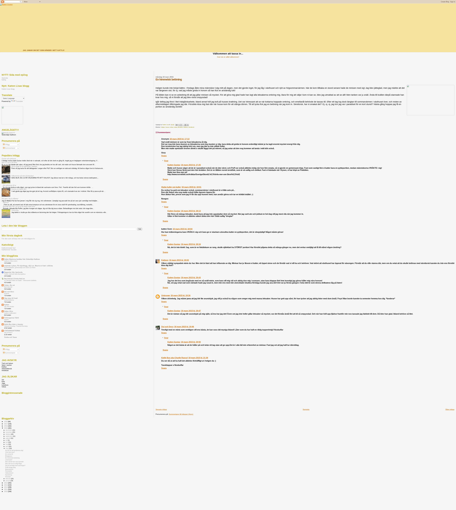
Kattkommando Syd (8, 248)
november (9, 432)
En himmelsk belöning (12, 458)
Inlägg (7, 144)
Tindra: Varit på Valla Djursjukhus (15, 274)
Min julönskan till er (9, 185)
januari (8, 481)
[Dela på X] (183, 125)
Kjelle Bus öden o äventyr (13, 324)
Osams (6, 319)
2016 (6, 426)
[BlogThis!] (181, 125)
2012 (6, 487)
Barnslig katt (8, 287)
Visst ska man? (10, 452)
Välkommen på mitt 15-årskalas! (22, 176)
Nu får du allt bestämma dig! (14, 450)
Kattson (164, 260)
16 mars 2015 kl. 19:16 (180, 295)
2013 (6, 485)
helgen (163, 127)
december (9, 430)
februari (8, 479)
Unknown (165, 295)
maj (7, 444)
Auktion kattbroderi (10, 313)
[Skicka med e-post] (179, 125)
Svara (163, 156)
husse (167, 127)
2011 (6, 489)
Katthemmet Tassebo (9, 250)
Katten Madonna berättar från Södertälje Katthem (22, 259)
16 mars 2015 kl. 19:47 (191, 311)
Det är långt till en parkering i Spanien (24, 166)
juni (7, 442)
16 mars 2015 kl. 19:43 (191, 278)
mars (7, 448)
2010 (6, 491)
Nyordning (8, 475)
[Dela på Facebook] (185, 125)
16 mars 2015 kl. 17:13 (179, 139)
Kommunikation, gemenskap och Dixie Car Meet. (20, 267)
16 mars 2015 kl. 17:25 (191, 165)
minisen (185, 127)
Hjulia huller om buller (171, 187)
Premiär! (8, 477)
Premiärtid (8, 471)
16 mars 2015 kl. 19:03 (179, 260)
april (7, 446)
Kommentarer (10, 148)
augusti (8, 438)
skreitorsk (191, 127)
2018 (6, 421)
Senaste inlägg (161, 409)
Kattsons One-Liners (10, 261)
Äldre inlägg (449, 409)
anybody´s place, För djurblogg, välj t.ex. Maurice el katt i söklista (28, 266)
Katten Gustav (173, 165)
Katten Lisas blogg (8, 89)
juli (7, 440)
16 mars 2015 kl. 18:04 (182, 229)
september (9, 436)
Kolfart (6, 305)
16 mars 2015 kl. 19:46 (184, 327)
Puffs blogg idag (10, 467)
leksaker (180, 127)
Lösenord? (8, 460)
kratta (175, 127)
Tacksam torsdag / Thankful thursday (16, 326)
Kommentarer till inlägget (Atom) (181, 414)
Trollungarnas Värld (11, 318)
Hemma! (6, 202)
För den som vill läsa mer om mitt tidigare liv (18, 239)
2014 (6, 483)
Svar (166, 161)
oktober (8, 434)
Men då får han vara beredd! (14, 461)
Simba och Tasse (10, 337)
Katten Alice (8, 311)
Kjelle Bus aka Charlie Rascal (174, 358)
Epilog (4, 80)
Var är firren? (8, 332)
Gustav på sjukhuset (9, 159)
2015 (6, 428)
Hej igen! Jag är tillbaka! (10, 198)
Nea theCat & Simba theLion (14, 279)
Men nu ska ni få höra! (9, 162)
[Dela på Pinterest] (188, 125)
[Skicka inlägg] (176, 124)
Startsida (306, 409)
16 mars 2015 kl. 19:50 (191, 342)
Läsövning (14, 210)
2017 (6, 424)
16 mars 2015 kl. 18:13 (191, 211)
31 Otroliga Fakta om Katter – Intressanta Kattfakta (20, 280)
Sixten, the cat (9, 285)
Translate (19, 101)
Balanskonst (9, 469)
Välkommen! (9, 473)
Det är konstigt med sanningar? (15, 465)
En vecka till (9, 454)
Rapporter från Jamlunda (13, 272)
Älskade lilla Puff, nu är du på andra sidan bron (19, 206)
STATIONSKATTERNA (12, 331)
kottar (171, 127)
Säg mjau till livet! (11, 298)
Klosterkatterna (9, 300)
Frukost (6, 293)
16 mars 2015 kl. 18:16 (191, 244)
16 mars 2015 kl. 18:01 (191, 187)
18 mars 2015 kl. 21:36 (198, 358)
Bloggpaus (8, 456)
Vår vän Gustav (9, 306)
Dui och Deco (167, 327)
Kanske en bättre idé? (18, 189)
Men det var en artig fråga (13, 463)
